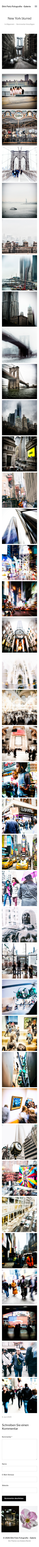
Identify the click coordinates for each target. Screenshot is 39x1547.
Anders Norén (25, 1541)
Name (4, 1464)
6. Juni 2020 (6, 1417)
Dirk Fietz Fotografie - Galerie (16, 6)
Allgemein (10, 24)
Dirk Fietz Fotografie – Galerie (23, 1538)
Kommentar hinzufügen (25, 24)
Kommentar (7, 1437)
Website (5, 1485)
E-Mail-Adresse (8, 1475)
